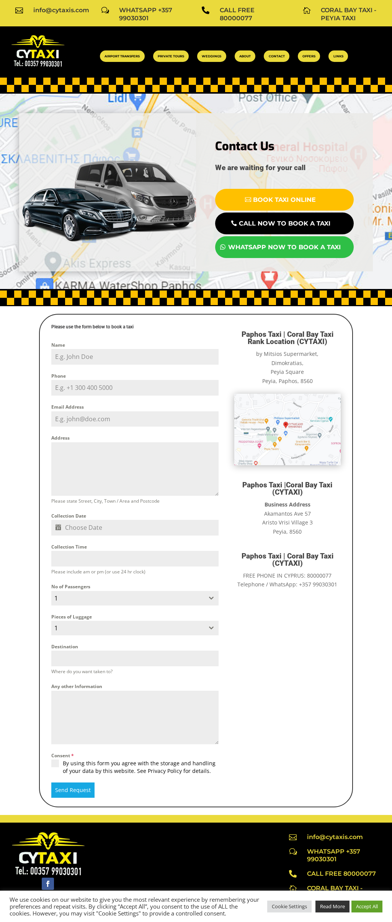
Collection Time (69, 547)
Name (58, 345)
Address (60, 438)
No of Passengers (70, 586)
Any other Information (76, 686)
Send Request (73, 790)
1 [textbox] (56, 598)
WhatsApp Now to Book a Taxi (284, 247)
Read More (332, 906)
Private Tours (171, 56)
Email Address (67, 407)
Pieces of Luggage (71, 617)
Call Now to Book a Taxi (284, 223)
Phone (58, 376)
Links (338, 56)
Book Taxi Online (284, 199)
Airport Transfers (122, 56)
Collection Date (68, 516)
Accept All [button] (367, 906)
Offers (308, 56)
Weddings (211, 56)
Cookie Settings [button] (289, 906)
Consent (62, 755)
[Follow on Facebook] (48, 884)
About (245, 56)
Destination (64, 646)
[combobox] (134, 598)
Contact (277, 56)
